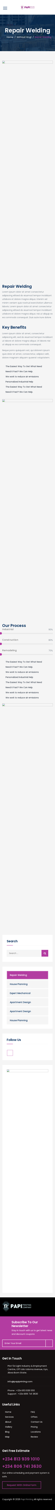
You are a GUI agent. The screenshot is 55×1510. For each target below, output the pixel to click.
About (8, 1421)
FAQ (33, 1411)
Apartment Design (20, 1002)
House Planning (19, 984)
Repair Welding (18, 975)
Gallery (8, 1426)
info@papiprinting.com (20, 1381)
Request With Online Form (21, 1485)
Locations (36, 1431)
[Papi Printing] (27, 7)
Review (34, 1436)
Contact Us (36, 1421)
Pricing (34, 1426)
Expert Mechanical (20, 993)
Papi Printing (27, 1499)
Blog (7, 1431)
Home (9, 37)
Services (9, 1416)
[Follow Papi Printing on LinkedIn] (10, 1053)
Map (7, 1436)
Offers (34, 1416)
